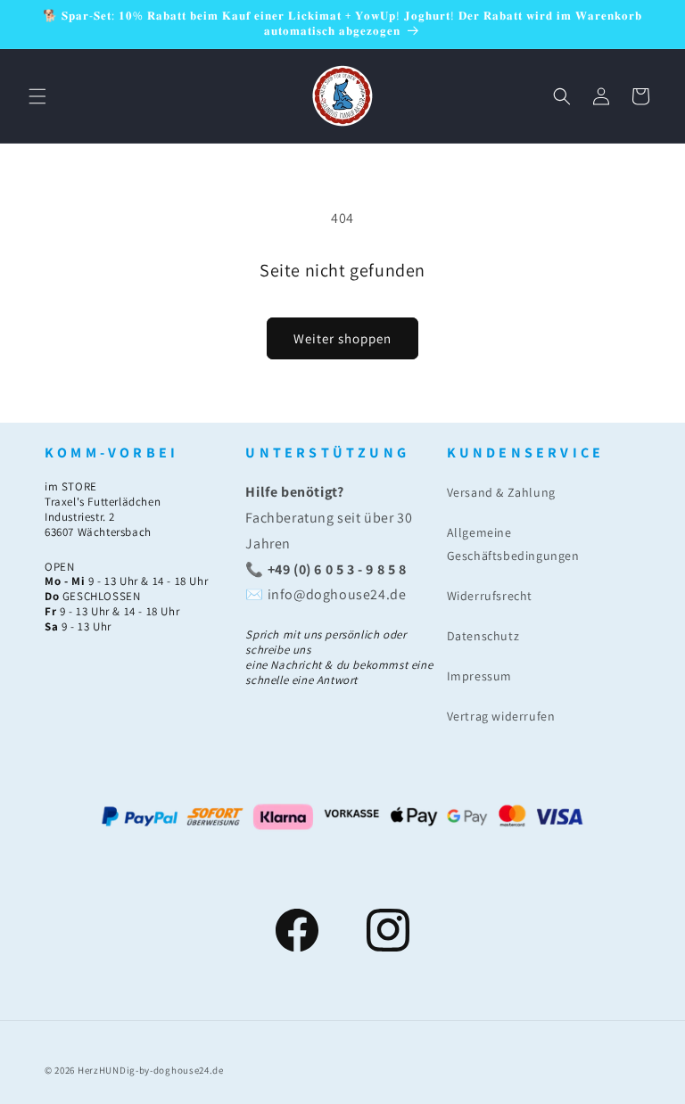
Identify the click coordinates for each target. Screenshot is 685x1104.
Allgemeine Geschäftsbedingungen (513, 543)
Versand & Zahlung (501, 492)
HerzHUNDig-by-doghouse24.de (151, 1070)
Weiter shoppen (342, 338)
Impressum (479, 676)
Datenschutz (483, 636)
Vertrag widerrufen (501, 716)
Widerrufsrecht (489, 596)
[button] (37, 96)
